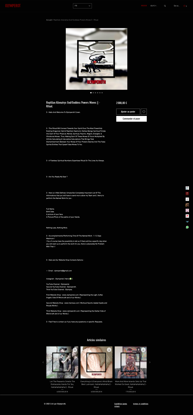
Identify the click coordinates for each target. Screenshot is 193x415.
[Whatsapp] (187, 227)
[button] (185, 6)
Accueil (49, 20)
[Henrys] (187, 199)
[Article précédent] (43, 362)
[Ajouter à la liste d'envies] (144, 112)
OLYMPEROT (13, 5)
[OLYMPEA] (187, 210)
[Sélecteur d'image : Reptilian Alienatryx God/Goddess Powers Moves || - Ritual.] (91, 93)
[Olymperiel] (187, 188)
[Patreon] (187, 216)
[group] (96, 369)
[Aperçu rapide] (62, 362)
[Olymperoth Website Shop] (187, 193)
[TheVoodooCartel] (187, 204)
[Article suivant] (150, 362)
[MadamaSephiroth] (187, 221)
